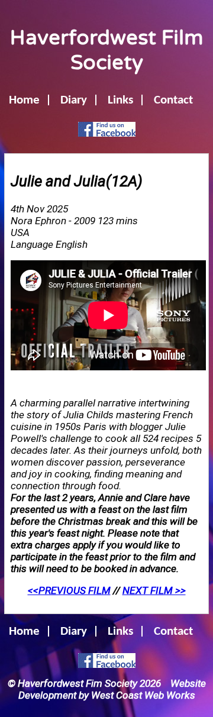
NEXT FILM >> (154, 590)
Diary (73, 100)
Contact (173, 100)
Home (24, 100)
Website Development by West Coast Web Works (112, 689)
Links (120, 100)
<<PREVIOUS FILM (69, 590)
